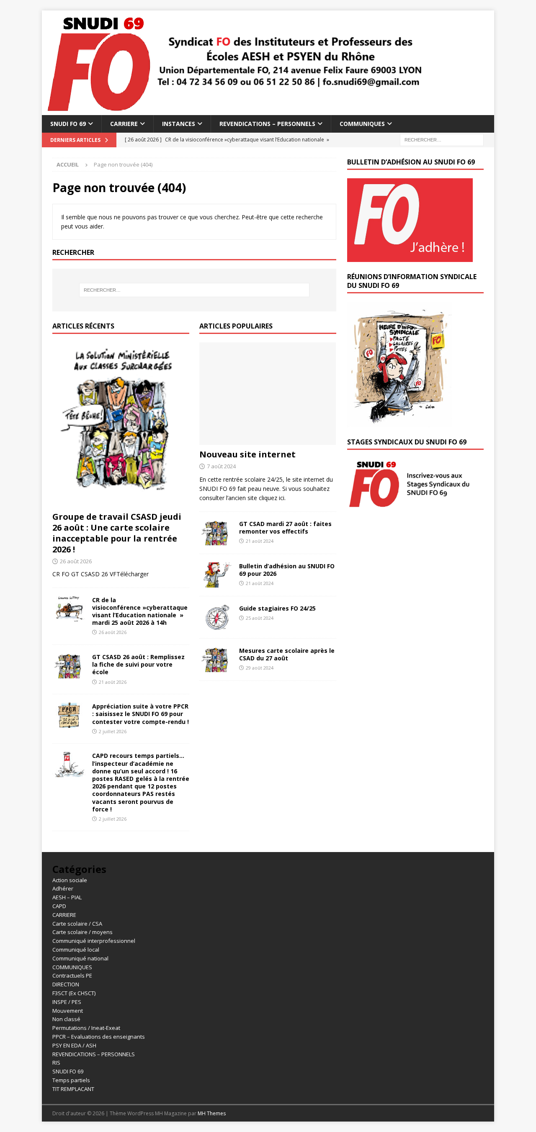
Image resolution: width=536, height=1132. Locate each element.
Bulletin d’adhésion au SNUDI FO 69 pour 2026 (287, 570)
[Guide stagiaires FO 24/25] (216, 617)
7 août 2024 (221, 466)
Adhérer (62, 888)
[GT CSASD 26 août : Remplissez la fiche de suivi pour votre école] (69, 665)
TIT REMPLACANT (73, 1089)
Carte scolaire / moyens (82, 932)
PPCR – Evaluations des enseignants (98, 1036)
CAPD (59, 906)
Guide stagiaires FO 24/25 (277, 608)
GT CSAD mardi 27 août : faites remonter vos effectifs (285, 527)
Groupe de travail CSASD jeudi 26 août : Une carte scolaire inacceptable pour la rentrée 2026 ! (116, 533)
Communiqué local (75, 949)
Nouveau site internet (247, 454)
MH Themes (212, 1113)
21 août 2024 (259, 541)
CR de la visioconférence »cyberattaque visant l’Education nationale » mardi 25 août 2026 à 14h (140, 611)
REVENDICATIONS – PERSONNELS (267, 124)
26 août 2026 (76, 561)
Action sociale (69, 880)
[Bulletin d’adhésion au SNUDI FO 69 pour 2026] (216, 575)
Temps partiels (71, 1080)
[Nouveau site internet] (267, 393)
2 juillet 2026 (112, 731)
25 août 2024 (259, 618)
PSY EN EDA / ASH (74, 1045)
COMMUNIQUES (362, 124)
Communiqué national (80, 958)
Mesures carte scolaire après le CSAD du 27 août (287, 654)
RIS (56, 1062)
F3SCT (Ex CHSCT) (73, 993)
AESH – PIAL (67, 897)
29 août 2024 (259, 668)
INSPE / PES (66, 1002)
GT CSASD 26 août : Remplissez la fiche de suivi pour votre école (138, 664)
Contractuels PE (72, 975)
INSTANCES (178, 124)
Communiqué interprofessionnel (93, 941)
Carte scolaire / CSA (77, 923)
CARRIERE (124, 124)
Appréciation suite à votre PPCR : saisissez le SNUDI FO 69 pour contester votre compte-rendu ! (140, 713)
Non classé (66, 1019)
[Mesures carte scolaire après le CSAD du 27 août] (216, 659)
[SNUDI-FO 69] (235, 110)
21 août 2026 (112, 682)
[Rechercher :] (442, 140)
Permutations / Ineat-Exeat (86, 1028)
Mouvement (67, 1010)
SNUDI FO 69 (68, 124)
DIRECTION (65, 984)
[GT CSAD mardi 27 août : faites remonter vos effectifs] (216, 532)
